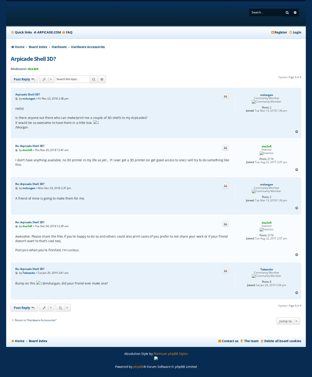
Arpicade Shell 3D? (33, 58)
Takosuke (266, 269)
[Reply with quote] (225, 96)
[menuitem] (67, 32)
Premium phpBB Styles (171, 353)
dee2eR (33, 69)
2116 (270, 159)
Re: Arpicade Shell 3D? (30, 146)
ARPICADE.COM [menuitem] (49, 32)
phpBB (138, 366)
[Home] (40, 13)
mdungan (266, 95)
